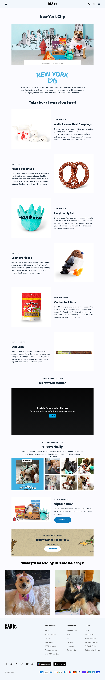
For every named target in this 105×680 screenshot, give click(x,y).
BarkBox (48, 631)
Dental (47, 638)
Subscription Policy (92, 650)
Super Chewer (50, 634)
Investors (70, 646)
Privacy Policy (90, 638)
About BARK (72, 631)
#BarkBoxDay (53, 454)
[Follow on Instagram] (16, 664)
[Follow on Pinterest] (22, 664)
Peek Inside (52, 549)
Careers (70, 642)
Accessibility (89, 634)
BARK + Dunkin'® (52, 646)
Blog (68, 638)
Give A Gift (49, 642)
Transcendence (51, 650)
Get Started (62, 520)
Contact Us (71, 650)
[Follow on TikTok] (32, 664)
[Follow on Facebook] (6, 664)
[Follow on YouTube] (27, 664)
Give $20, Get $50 (52, 654)
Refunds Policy (91, 646)
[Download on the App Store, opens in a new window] (59, 664)
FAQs (87, 631)
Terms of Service (91, 642)
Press (69, 634)
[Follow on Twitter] (11, 664)
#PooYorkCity (67, 454)
